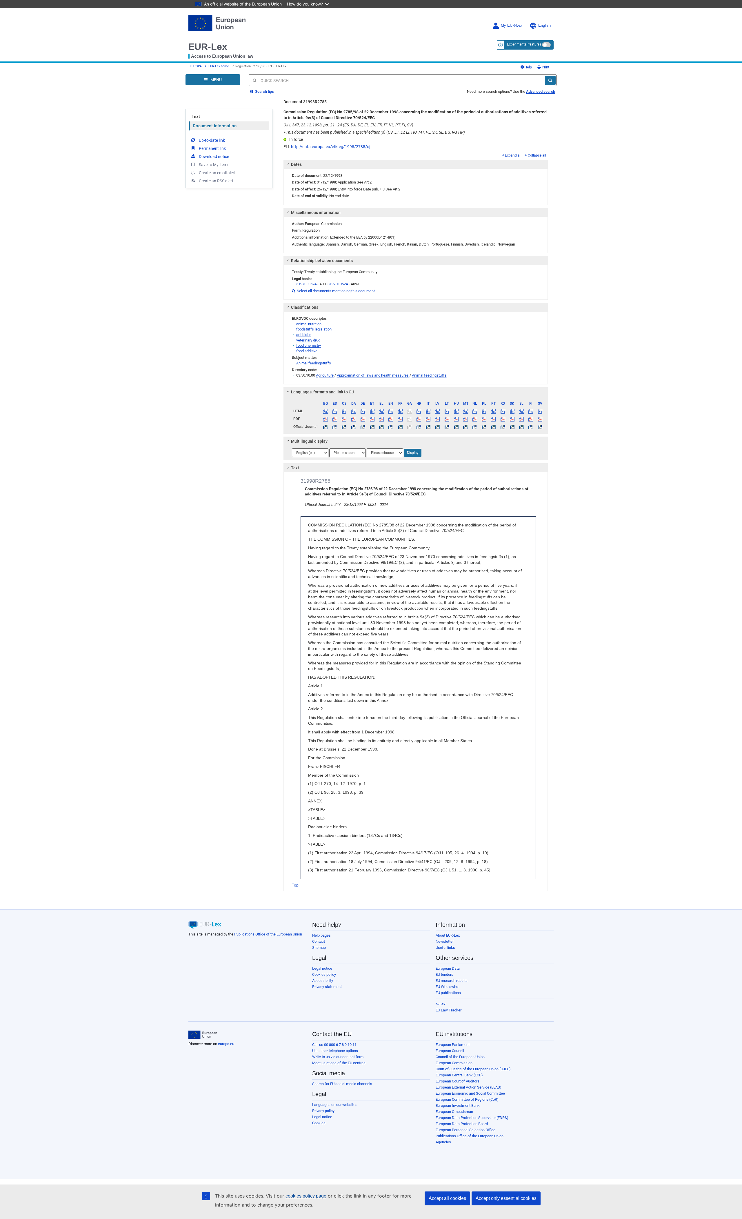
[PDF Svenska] (540, 419)
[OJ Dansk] (353, 426)
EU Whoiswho (447, 986)
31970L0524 (306, 284)
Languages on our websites (334, 1104)
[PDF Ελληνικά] (381, 419)
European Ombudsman (454, 1111)
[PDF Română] (502, 419)
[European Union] (202, 1035)
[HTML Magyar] (456, 411)
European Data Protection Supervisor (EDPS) (472, 1118)
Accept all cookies (447, 1198)
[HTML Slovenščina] (521, 411)
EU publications (448, 993)
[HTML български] (325, 411)
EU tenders (444, 974)
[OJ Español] (334, 426)
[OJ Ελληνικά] (381, 426)
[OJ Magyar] (456, 426)
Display (413, 453)
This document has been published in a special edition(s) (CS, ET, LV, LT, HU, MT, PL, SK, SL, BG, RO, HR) (374, 132)
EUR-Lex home (218, 66)
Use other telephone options (335, 1051)
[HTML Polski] (484, 411)
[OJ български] (325, 426)
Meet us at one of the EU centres (338, 1063)
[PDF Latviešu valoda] (437, 419)
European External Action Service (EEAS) (468, 1087)
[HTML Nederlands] (474, 411)
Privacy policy (323, 1111)
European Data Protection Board (462, 1124)
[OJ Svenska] (540, 426)
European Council (450, 1051)
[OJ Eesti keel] (372, 426)
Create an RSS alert (216, 181)
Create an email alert (217, 172)
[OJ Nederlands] (474, 426)
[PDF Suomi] (530, 419)
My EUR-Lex (511, 25)
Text (196, 116)
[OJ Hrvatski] (418, 426)
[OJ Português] (493, 426)
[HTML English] (390, 411)
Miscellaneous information (316, 212)
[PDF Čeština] (344, 419)
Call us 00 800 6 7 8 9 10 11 (334, 1044)
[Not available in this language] (409, 411)
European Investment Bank (458, 1105)
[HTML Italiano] (428, 411)
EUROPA (196, 66)
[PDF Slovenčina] (512, 419)
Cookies (318, 1123)
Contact (318, 941)
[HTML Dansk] (353, 411)
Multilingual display (309, 441)
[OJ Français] (400, 426)
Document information (215, 125)
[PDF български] (325, 419)
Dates (296, 164)
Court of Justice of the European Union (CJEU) (473, 1069)
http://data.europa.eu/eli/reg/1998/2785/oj (330, 146)
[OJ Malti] (465, 426)
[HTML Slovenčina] (512, 411)
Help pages (321, 935)
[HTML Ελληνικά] (381, 411)
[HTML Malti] (465, 411)
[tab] (416, 164)
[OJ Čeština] (344, 426)
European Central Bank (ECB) (459, 1075)
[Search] (550, 80)
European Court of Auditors (457, 1081)
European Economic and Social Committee (470, 1093)
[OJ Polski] (484, 426)
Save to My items (214, 164)
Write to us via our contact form (337, 1057)
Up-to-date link (212, 140)
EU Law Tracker (448, 1010)
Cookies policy (324, 974)
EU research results (452, 980)
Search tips (264, 91)
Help (528, 67)
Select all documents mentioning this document (333, 291)
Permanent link (212, 148)
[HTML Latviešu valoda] (437, 411)
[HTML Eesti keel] (372, 411)
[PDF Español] (334, 419)
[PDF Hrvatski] (418, 419)
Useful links (445, 947)
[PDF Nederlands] (474, 419)
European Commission (454, 1063)
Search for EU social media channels (342, 1084)
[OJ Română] (502, 426)
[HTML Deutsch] (362, 411)
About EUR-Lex (448, 935)
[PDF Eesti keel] (372, 419)
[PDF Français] (400, 419)
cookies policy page (305, 1195)
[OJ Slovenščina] (521, 426)
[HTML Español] (334, 411)
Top (295, 885)
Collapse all (537, 155)
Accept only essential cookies (506, 1198)
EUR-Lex (207, 46)
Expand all (513, 155)
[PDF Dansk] (353, 419)
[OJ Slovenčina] (512, 426)
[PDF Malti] (465, 419)
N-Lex (440, 1004)
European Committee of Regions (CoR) (467, 1099)
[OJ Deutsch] (362, 426)
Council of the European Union (460, 1057)
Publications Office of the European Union (268, 934)
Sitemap (319, 947)
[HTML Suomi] (530, 411)
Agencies (443, 1142)
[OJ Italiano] (428, 426)
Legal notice (322, 968)
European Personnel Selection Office (465, 1130)
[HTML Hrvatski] (418, 411)
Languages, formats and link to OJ (322, 392)
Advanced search (540, 91)
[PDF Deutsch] (362, 419)
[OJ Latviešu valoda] (437, 426)
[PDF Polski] (484, 419)
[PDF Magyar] (456, 419)
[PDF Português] (493, 419)
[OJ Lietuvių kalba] (446, 426)
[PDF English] (390, 419)
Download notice (214, 156)
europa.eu (226, 1044)
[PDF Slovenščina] (521, 419)
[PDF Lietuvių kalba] (446, 419)
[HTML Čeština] (344, 411)
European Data (448, 968)
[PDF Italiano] (428, 419)
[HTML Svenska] (540, 411)
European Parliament (453, 1044)
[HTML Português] (493, 411)
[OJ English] (390, 426)
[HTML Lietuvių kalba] (446, 411)
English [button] (544, 25)
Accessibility (322, 980)
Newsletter (445, 941)
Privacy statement (327, 986)
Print (545, 67)
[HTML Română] (502, 411)
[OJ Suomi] (530, 426)
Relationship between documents (322, 260)
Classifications (304, 307)
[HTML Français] (400, 411)
